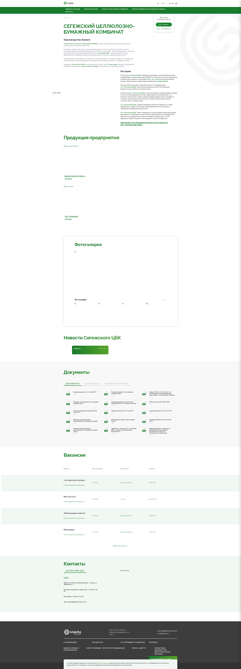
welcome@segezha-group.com (167, 631)
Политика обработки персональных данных (148, 9)
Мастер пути (70, 497)
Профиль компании (73, 9)
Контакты (69, 11)
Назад (68, 17)
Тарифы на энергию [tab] (116, 384)
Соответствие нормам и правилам (115, 9)
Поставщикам (117, 648)
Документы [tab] (73, 384)
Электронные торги (97, 648)
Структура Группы (91, 9)
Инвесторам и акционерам (71, 649)
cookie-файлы (103, 663)
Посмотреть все (102, 348)
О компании (70, 642)
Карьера (153, 642)
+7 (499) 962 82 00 (163, 633)
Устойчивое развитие (132, 642)
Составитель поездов (74, 480)
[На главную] (68, 4)
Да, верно (164, 24)
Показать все (119, 546)
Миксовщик (69, 530)
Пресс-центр (139, 648)
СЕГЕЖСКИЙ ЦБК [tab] (75, 571)
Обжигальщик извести (74, 513)
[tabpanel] (120, 411)
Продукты (97, 642)
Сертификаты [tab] (92, 384)
